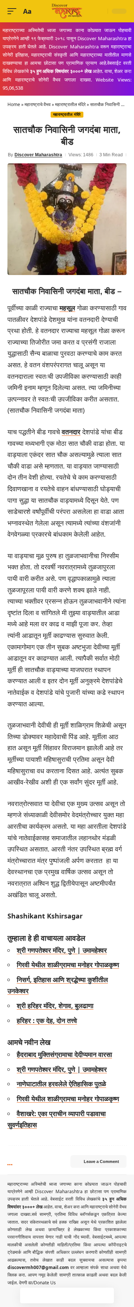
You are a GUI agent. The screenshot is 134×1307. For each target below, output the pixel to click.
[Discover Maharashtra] (67, 11)
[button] (13, 11)
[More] (106, 1295)
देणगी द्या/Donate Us (37, 1282)
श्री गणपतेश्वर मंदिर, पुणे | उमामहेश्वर (62, 950)
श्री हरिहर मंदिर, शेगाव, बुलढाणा (55, 1005)
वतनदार (71, 431)
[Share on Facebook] (28, 1295)
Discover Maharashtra (38, 154)
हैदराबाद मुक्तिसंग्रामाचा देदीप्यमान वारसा (64, 1054)
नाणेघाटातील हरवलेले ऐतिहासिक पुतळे (61, 1083)
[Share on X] (43, 1295)
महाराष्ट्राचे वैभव (38, 104)
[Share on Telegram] (75, 1295)
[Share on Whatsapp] (59, 1295)
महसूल (67, 307)
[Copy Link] (90, 1295)
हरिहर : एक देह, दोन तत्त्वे (47, 1020)
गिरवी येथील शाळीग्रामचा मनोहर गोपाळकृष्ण (68, 964)
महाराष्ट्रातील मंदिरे (70, 104)
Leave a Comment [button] (101, 1161)
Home (13, 104)
